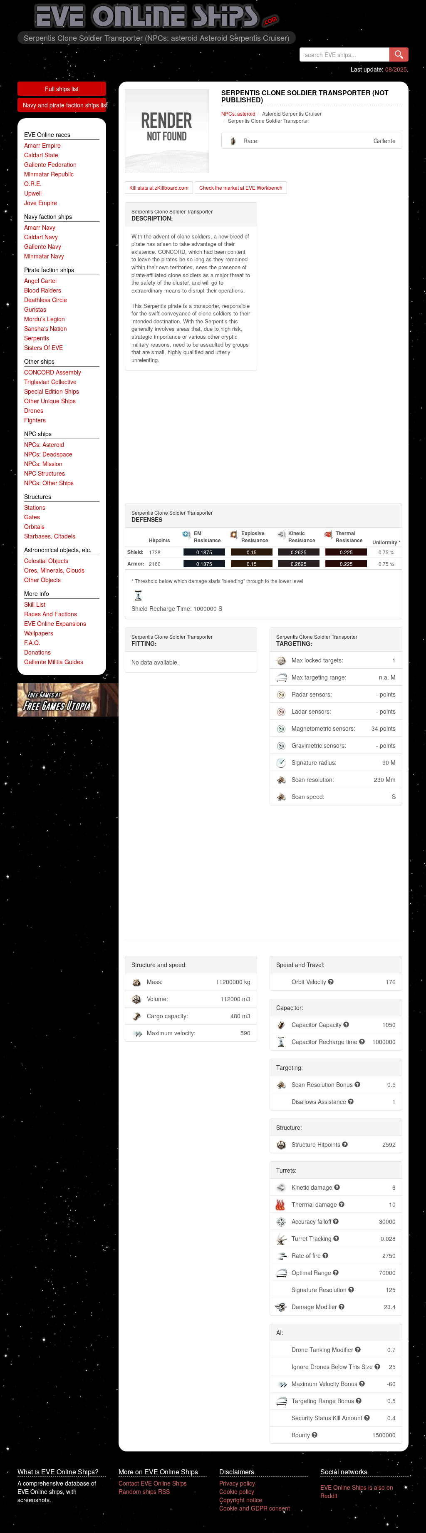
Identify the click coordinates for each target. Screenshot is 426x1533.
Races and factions (50, 614)
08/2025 (396, 69)
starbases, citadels (49, 536)
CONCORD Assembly (52, 372)
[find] (399, 54)
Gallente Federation (50, 164)
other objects (42, 579)
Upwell (33, 193)
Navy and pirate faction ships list (64, 105)
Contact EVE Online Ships (153, 1483)
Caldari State (41, 155)
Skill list (34, 604)
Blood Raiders (42, 290)
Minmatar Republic (49, 174)
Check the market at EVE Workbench (240, 187)
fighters (35, 420)
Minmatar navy (44, 256)
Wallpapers (38, 633)
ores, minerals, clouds (54, 570)
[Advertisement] (264, 437)
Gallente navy (42, 246)
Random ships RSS (144, 1491)
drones (33, 410)
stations (34, 507)
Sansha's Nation (45, 328)
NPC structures (44, 473)
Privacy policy (237, 1483)
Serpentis (36, 338)
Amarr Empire (42, 145)
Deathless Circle (45, 299)
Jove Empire (40, 202)
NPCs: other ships (49, 483)
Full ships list (62, 88)
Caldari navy (41, 237)
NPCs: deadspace (48, 454)
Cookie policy (236, 1491)
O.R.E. (33, 183)
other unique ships (50, 401)
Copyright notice (240, 1500)
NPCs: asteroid (44, 444)
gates (32, 517)
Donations (37, 652)
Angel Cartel (40, 280)
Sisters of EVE (43, 347)
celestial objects (46, 560)
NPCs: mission (43, 463)
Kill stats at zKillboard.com (158, 187)
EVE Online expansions (55, 623)
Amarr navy (39, 227)
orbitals (34, 526)
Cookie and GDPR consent (254, 1508)
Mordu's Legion (44, 319)
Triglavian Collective (50, 381)
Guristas (35, 309)
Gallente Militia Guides (53, 661)
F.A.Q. (32, 642)
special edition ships (51, 391)
